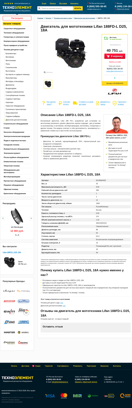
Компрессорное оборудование (16, 41)
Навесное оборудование (15, 106)
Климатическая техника (13, 161)
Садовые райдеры (13, 116)
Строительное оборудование (16, 124)
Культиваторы (11, 53)
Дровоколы (10, 85)
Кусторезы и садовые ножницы (18, 74)
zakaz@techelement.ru (114, 71)
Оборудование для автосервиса (11, 171)
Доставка (63, 3)
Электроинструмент (12, 153)
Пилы (8, 64)
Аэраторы (9, 102)
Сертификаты (63, 366)
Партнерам (91, 366)
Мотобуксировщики (12, 177)
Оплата (53, 3)
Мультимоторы (11, 78)
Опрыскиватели (12, 113)
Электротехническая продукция (17, 136)
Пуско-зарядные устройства (15, 45)
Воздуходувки (11, 88)
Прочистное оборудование (15, 181)
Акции (37, 366)
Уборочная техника (12, 166)
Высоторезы (10, 71)
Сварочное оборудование (14, 28)
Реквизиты (77, 366)
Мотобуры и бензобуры (15, 81)
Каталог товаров (12, 23)
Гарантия (49, 366)
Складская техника (11, 145)
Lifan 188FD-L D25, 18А (12, 252)
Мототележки (11, 60)
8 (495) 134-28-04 (82, 379)
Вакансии (104, 366)
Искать (77, 8)
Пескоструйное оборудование (16, 157)
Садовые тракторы (13, 99)
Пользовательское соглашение (12, 402)
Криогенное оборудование (15, 193)
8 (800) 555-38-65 (96, 6)
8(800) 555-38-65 (115, 69)
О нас (44, 3)
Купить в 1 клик (115, 62)
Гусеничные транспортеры (16, 109)
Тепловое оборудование (14, 33)
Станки (7, 128)
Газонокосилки (11, 67)
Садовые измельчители (15, 92)
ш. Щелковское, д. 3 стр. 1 (114, 382)
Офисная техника (11, 189)
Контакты (74, 3)
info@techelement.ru (94, 9)
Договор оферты (14, 399)
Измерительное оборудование (16, 149)
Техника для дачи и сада (14, 49)
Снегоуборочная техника (15, 95)
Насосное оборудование (14, 132)
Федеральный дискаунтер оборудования (17, 381)
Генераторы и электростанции (16, 37)
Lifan (61, 303)
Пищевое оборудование (14, 185)
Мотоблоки (10, 57)
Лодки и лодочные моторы (15, 140)
